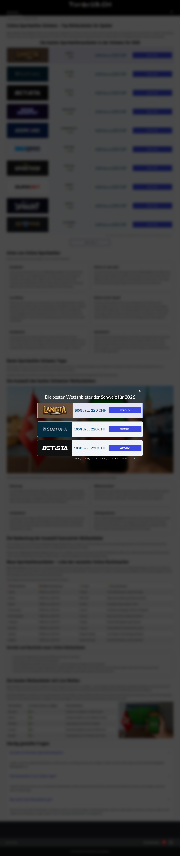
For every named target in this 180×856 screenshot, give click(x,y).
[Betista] (54, 448)
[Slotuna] (54, 429)
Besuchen (125, 410)
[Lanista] (55, 410)
